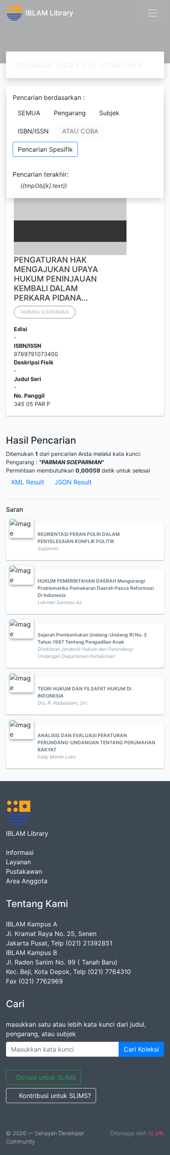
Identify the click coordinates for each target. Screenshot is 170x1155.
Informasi (20, 852)
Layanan (18, 862)
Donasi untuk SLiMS (46, 1077)
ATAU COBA (80, 131)
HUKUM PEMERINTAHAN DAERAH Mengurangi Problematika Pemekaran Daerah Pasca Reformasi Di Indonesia (96, 588)
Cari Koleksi (141, 1049)
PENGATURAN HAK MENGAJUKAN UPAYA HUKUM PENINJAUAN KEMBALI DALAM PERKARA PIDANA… (56, 279)
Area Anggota (26, 881)
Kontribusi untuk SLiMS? (55, 1096)
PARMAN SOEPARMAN (45, 312)
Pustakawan (24, 871)
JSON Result (73, 482)
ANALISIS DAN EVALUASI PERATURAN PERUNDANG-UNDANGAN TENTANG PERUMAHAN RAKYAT (96, 742)
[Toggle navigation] (153, 13)
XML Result (27, 482)
